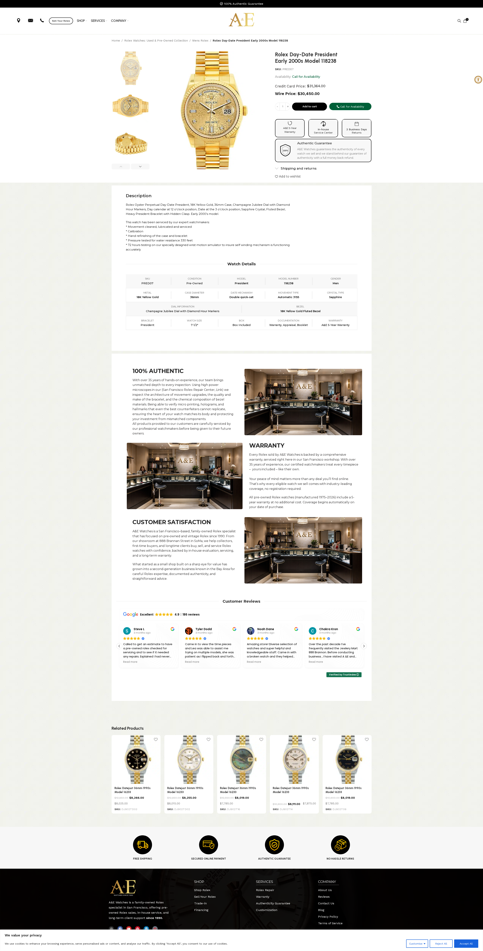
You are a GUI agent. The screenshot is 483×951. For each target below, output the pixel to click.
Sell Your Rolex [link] (61, 21)
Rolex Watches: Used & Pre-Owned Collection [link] (156, 40)
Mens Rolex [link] (200, 40)
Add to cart (310, 106)
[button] (121, 166)
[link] (478, 79)
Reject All (441, 943)
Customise (415, 943)
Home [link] (116, 40)
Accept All (466, 943)
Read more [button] (130, 662)
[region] (241, 940)
